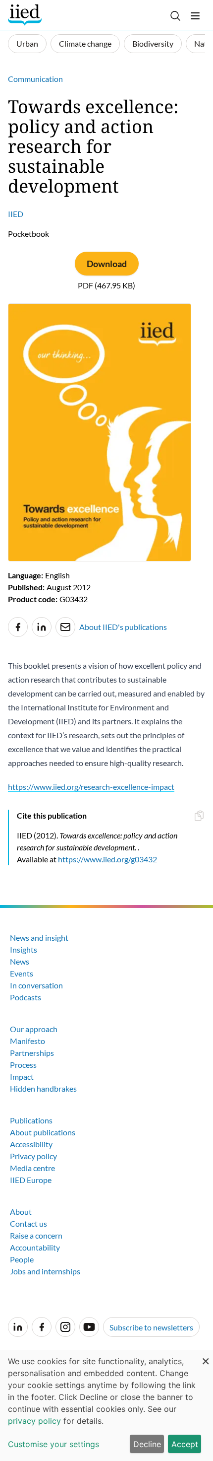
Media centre (32, 1168)
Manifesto (27, 1040)
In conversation (36, 985)
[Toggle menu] (195, 16)
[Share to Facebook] (18, 627)
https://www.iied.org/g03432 (107, 859)
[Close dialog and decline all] (205, 1356)
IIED (15, 213)
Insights (23, 949)
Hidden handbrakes (43, 1088)
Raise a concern (36, 1235)
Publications (31, 1120)
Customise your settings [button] (53, 1444)
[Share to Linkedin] (42, 627)
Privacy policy (33, 1156)
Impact (22, 1076)
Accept (184, 1444)
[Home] (26, 15)
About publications (42, 1132)
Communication (35, 78)
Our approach (33, 1029)
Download (107, 263)
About (21, 1211)
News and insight (39, 937)
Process (23, 1064)
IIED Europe (31, 1179)
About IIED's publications (123, 626)
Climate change (85, 43)
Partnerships (32, 1052)
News (19, 961)
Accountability (35, 1247)
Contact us (28, 1223)
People (22, 1259)
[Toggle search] (175, 16)
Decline (147, 1444)
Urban (27, 43)
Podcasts (25, 997)
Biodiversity (152, 43)
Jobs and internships (45, 1271)
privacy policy (34, 1421)
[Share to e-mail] (65, 627)
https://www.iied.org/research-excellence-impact (91, 786)
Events (21, 973)
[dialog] (106, 1405)
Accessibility (31, 1144)
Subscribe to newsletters (151, 1327)
